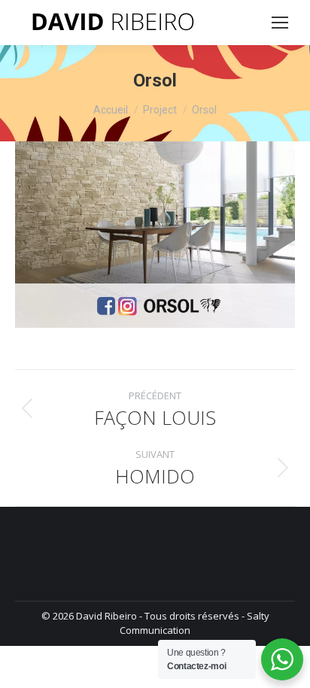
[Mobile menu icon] (280, 23)
